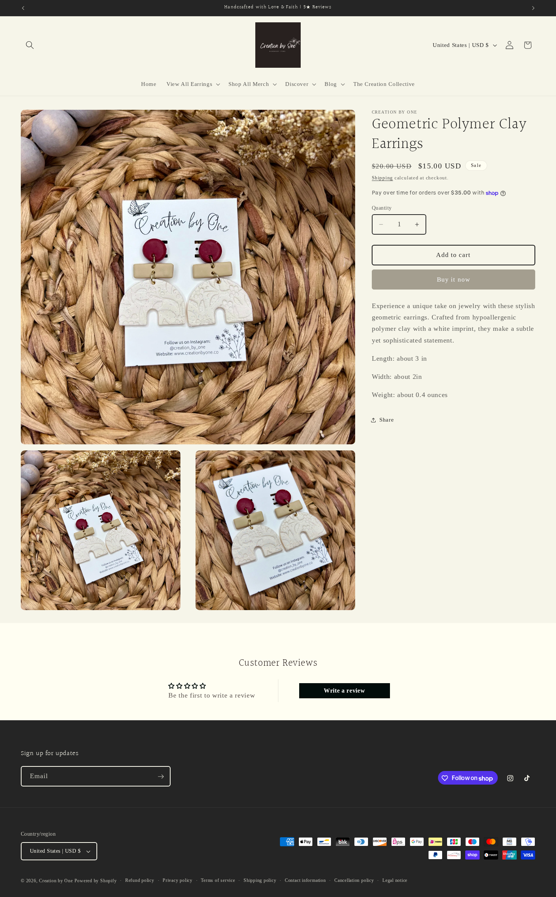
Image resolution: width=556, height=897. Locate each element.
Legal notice (394, 880)
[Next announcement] (533, 8)
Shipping (382, 178)
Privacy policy (178, 880)
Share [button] (386, 420)
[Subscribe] (161, 776)
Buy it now (453, 279)
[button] (30, 45)
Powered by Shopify (96, 880)
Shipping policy (260, 880)
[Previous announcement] (23, 8)
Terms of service (218, 880)
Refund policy (139, 880)
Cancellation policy (354, 880)
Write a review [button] (344, 690)
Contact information (305, 880)
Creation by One (56, 880)
